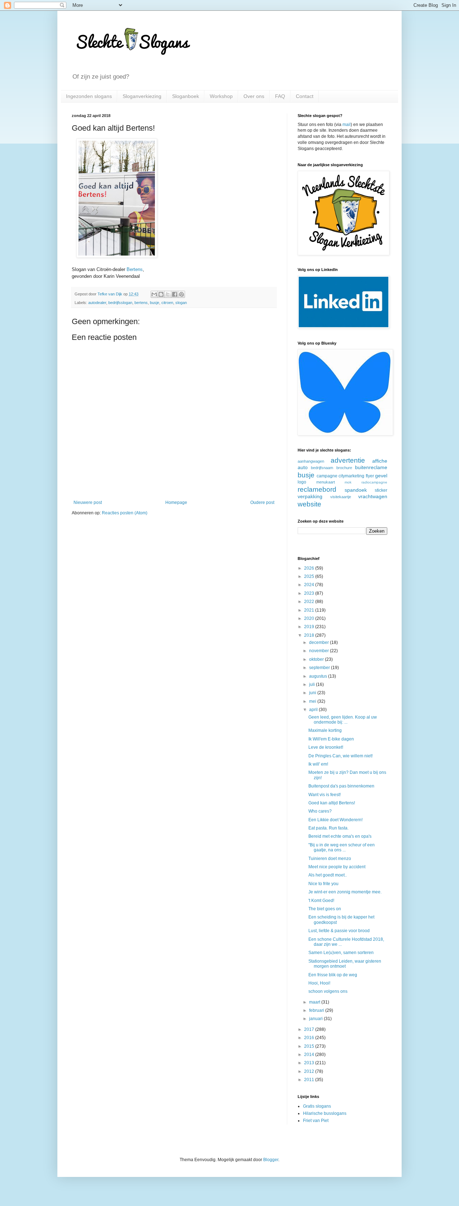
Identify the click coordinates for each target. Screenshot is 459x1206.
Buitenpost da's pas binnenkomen (341, 786)
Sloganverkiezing (142, 96)
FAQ (280, 96)
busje (154, 302)
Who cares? (320, 811)
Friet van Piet (315, 1120)
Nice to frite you (323, 883)
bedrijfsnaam (322, 468)
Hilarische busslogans (324, 1113)
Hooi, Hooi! (319, 983)
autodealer (97, 302)
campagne (327, 475)
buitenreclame (371, 467)
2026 (309, 568)
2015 (309, 1046)
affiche (379, 461)
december (319, 642)
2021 (309, 610)
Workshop (221, 96)
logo (302, 482)
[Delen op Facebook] (174, 294)
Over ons (253, 96)
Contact (304, 96)
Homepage (176, 502)
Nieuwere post (88, 502)
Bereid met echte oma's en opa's (340, 836)
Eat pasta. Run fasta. (328, 828)
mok (348, 482)
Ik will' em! (318, 764)
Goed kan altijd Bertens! (331, 802)
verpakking (310, 496)
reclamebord (317, 489)
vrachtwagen (372, 496)
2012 (309, 1071)
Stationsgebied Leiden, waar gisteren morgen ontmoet (344, 964)
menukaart (325, 482)
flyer (370, 475)
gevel (381, 475)
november (319, 650)
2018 (309, 635)
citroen (167, 302)
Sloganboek (185, 96)
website (309, 504)
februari (317, 1010)
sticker (381, 490)
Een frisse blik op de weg (332, 974)
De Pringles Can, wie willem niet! (340, 755)
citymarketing (351, 475)
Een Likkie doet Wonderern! (335, 819)
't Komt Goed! (321, 900)
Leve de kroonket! (325, 747)
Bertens (135, 269)
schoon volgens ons (327, 991)
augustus (318, 676)
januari (316, 1018)
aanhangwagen (311, 461)
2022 (309, 601)
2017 (309, 1029)
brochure (344, 468)
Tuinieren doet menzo (329, 858)
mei (313, 701)
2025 (309, 576)
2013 (309, 1062)
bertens (141, 302)
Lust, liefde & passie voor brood (339, 930)
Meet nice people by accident (336, 866)
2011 (309, 1079)
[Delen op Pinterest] (181, 294)
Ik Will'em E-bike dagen (331, 739)
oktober (317, 659)
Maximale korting (325, 730)
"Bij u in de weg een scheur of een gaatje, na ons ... (341, 847)
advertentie (348, 460)
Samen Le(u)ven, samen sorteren (341, 952)
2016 (309, 1037)
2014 (309, 1054)
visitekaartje (340, 497)
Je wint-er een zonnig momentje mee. (345, 891)
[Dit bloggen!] (161, 294)
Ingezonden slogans (89, 96)
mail (346, 124)
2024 (309, 584)
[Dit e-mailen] (154, 294)
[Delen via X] (167, 294)
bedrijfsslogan (120, 302)
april (314, 709)
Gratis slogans (317, 1106)
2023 (309, 593)
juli (312, 684)
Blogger (270, 1159)
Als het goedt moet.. (327, 875)
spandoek (356, 490)
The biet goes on (324, 908)
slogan (181, 302)
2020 (309, 618)
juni (313, 692)
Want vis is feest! (324, 794)
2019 (309, 626)
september (320, 667)
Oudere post (262, 502)
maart (315, 1002)
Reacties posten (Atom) (124, 512)
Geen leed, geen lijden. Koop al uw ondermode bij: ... (342, 720)
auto (303, 467)
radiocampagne (374, 482)
